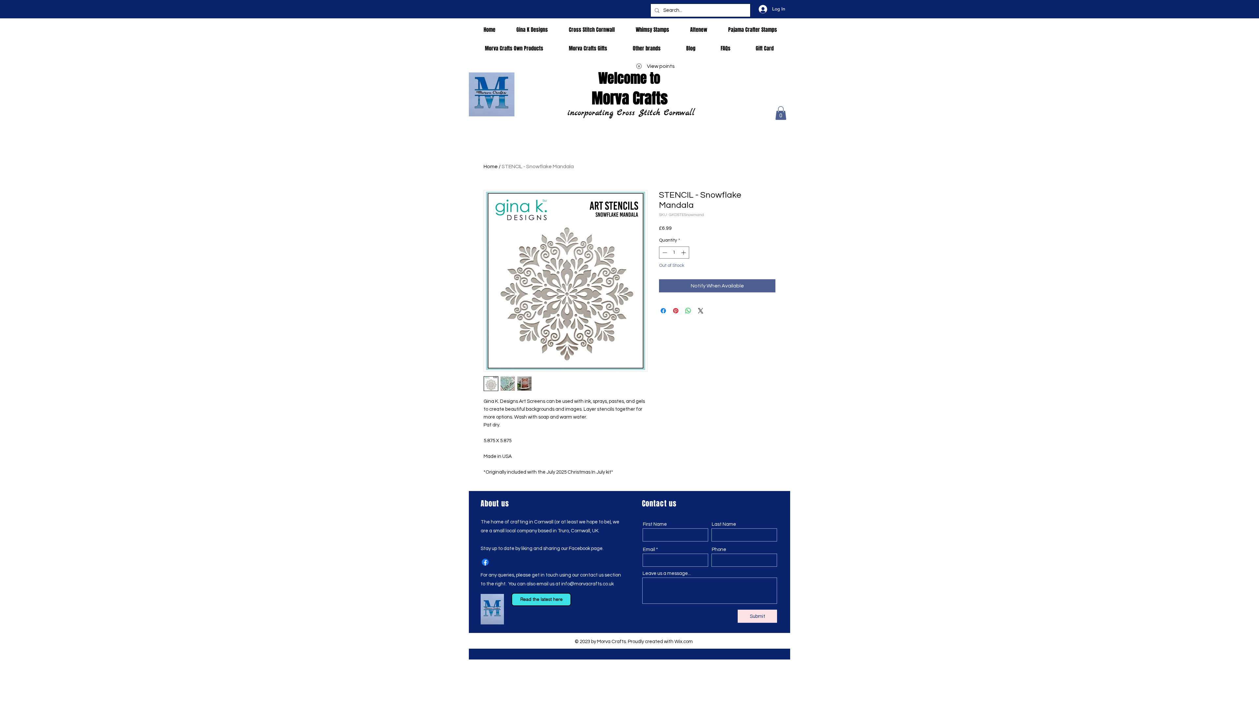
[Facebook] (485, 562)
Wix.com (683, 641)
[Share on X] (701, 311)
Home (491, 166)
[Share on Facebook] (663, 311)
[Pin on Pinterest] (676, 311)
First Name (655, 524)
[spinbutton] (674, 252)
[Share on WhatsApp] (688, 311)
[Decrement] (664, 252)
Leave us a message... (667, 573)
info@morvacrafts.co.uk (587, 583)
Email (649, 549)
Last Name (724, 524)
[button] (781, 113)
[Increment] (684, 252)
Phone (719, 549)
